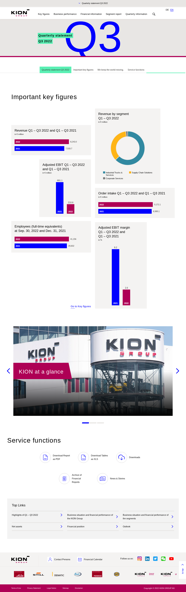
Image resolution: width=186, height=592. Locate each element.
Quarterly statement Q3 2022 (95, 3)
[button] (85, 422)
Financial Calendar (93, 559)
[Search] (153, 14)
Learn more (93, 371)
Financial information (91, 14)
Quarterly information (136, 14)
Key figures (44, 14)
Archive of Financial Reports (77, 478)
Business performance (65, 14)
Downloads (134, 457)
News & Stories (117, 478)
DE (167, 10)
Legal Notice (51, 588)
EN (171, 10)
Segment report (113, 14)
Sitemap (65, 588)
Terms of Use (16, 588)
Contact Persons (62, 559)
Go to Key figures (81, 306)
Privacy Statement (34, 588)
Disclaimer (79, 588)
